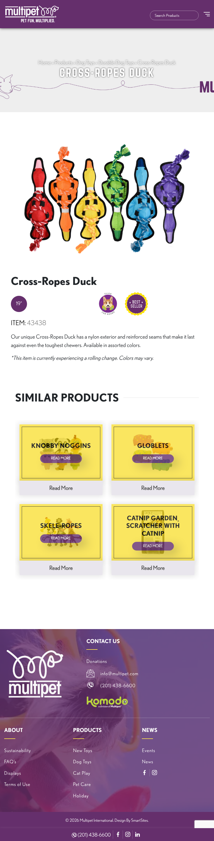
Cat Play (81, 773)
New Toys (82, 750)
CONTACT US (103, 641)
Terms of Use (17, 784)
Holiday (81, 796)
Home (44, 62)
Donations (96, 661)
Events (148, 750)
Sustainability (17, 750)
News (147, 761)
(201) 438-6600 (94, 835)
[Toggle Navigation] (207, 14)
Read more (61, 488)
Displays (12, 773)
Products (63, 62)
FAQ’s (10, 761)
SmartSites (139, 820)
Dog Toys (85, 62)
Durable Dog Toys (116, 62)
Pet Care (82, 784)
